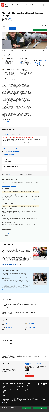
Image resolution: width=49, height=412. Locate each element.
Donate (38, 1)
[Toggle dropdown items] (45, 161)
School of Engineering (39, 62)
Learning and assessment (37, 50)
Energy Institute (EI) (6, 121)
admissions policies (11, 174)
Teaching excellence (29, 1)
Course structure (28, 50)
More (44, 50)
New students (20, 386)
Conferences (12, 386)
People (26, 389)
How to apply (39, 29)
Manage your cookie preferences (39, 408)
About (31, 4)
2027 (13, 28)
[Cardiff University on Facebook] (39, 383)
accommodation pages (6, 233)
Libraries (11, 385)
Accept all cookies (27, 408)
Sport (11, 390)
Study (6, 4)
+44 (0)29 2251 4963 (39, 64)
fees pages (18, 212)
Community (22, 4)
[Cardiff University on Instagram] (36, 383)
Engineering (9, 18)
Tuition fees (22, 50)
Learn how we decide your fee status (9, 186)
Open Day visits (9, 323)
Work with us (16, 4)
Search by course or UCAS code (8, 343)
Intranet (26, 386)
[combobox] (24, 161)
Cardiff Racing (22, 62)
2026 (5, 28)
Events (45, 1)
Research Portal (28, 390)
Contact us (38, 363)
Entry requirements (15, 50)
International (32, 323)
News (42, 1)
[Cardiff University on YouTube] (46, 383)
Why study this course (6, 50)
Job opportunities (28, 385)
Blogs (18, 389)
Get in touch (37, 63)
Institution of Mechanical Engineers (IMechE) (10, 123)
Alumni (35, 1)
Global (27, 4)
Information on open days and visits (40, 26)
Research (11, 4)
